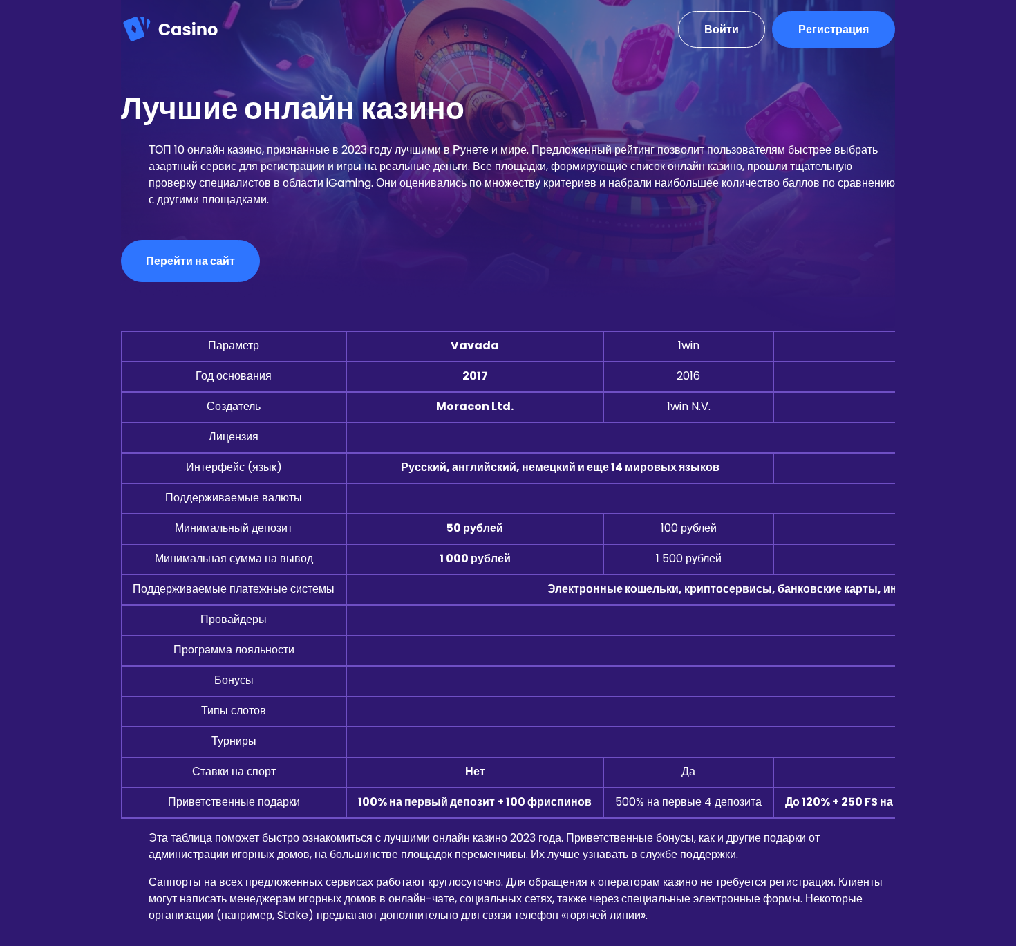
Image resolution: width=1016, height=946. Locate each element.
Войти (721, 29)
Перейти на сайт (190, 261)
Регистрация (833, 29)
